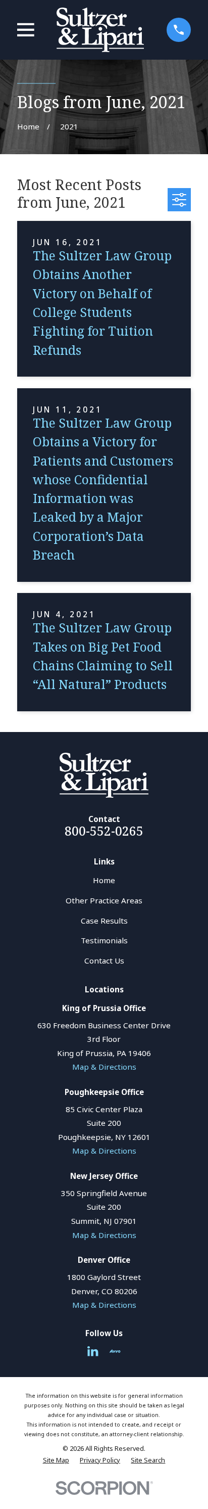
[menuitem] (56, 1460)
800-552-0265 (104, 830)
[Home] (100, 30)
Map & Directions (104, 1067)
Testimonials (104, 940)
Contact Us (104, 960)
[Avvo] (115, 1351)
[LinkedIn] (92, 1351)
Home (104, 880)
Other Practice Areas (104, 900)
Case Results (104, 921)
